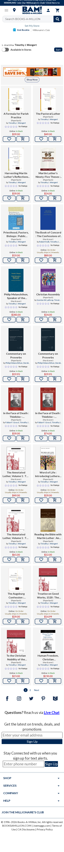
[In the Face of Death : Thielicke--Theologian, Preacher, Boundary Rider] (16, 399)
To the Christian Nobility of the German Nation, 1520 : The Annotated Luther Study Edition (16, 657)
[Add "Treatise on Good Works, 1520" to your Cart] (54, 621)
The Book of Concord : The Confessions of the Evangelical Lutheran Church (48, 234)
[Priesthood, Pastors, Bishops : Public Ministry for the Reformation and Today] (16, 218)
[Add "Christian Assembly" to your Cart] (54, 319)
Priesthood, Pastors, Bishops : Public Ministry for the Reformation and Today (16, 234)
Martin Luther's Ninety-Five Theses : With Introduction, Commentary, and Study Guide (48, 175)
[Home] (32, 10)
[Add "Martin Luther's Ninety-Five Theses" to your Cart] (54, 198)
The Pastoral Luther (48, 113)
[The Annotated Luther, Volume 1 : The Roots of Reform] (16, 458)
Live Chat (52, 712)
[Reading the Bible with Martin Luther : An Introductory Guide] (48, 520)
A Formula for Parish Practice (16, 115)
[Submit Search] (57, 19)
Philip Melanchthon (14, 363)
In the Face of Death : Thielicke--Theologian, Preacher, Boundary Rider (16, 415)
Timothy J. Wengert (17, 123)
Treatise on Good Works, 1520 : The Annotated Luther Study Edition (48, 595)
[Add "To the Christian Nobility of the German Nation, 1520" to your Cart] (22, 681)
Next (36, 690)
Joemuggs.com (41, 825)
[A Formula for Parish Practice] (16, 99)
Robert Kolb (44, 241)
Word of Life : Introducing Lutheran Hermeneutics (48, 474)
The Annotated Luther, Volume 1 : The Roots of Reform (16, 474)
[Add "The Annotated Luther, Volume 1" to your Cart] (22, 500)
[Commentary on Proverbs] (16, 339)
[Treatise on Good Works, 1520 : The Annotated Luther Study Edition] (48, 579)
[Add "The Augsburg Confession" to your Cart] (22, 621)
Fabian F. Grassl (12, 422)
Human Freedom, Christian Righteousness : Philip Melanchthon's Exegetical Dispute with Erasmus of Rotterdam (48, 657)
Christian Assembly (48, 294)
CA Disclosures (26, 829)
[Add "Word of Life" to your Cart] (54, 500)
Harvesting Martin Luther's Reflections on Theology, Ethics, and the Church (16, 175)
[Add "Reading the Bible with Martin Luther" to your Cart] (54, 559)
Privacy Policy (45, 829)
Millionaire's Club (41, 30)
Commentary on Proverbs (16, 355)
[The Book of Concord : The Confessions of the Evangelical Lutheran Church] (48, 218)
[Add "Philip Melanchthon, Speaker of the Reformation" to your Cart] (22, 319)
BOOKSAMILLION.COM (16, 825)
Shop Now (32, 79)
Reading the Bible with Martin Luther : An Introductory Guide (48, 536)
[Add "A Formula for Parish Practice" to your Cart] (22, 139)
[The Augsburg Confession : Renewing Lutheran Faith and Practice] (16, 579)
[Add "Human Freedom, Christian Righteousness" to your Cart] (54, 681)
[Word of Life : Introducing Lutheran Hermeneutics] (48, 458)
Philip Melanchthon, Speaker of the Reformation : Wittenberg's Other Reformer (16, 296)
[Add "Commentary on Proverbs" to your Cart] (22, 379)
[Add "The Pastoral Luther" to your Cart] (54, 139)
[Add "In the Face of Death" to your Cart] (22, 438)
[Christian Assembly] (48, 280)
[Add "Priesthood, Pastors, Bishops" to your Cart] (22, 260)
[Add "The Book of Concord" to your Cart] (54, 260)
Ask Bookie (23, 30)
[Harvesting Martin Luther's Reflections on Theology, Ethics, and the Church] (16, 159)
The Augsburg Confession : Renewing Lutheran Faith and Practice (16, 595)
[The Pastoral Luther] (48, 99)
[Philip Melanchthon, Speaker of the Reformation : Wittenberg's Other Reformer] (16, 280)
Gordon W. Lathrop (45, 300)
